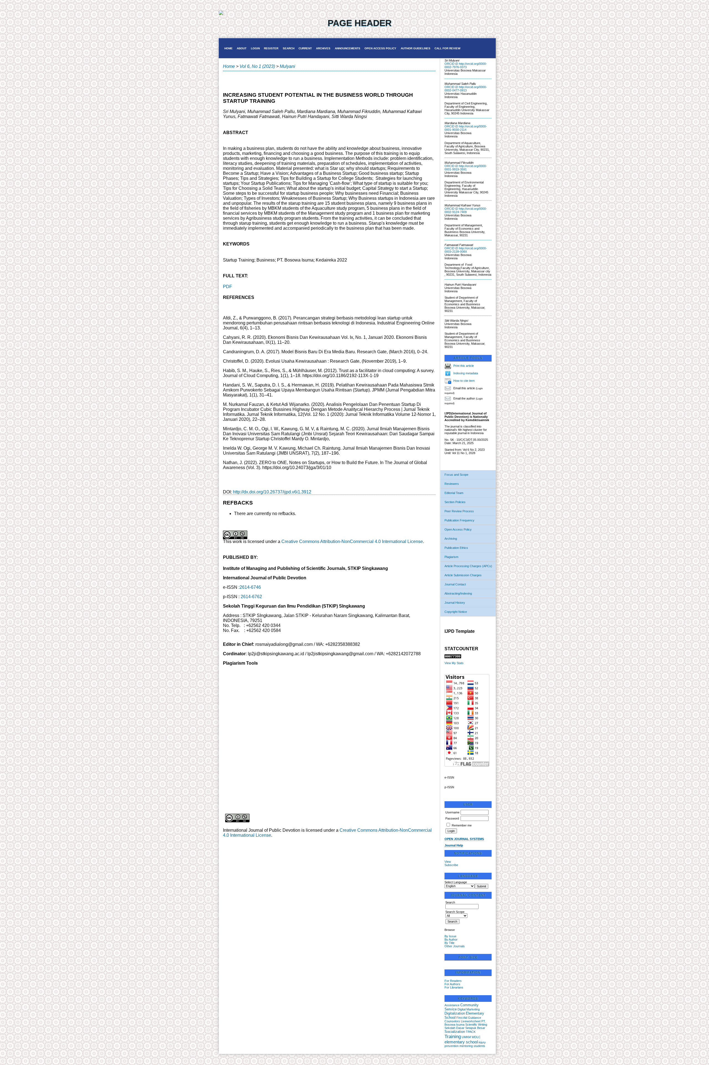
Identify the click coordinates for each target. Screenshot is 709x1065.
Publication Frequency (459, 520)
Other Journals (455, 946)
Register (271, 48)
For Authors (452, 984)
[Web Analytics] (453, 657)
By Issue (450, 936)
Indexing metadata (465, 373)
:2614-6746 (249, 587)
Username (452, 812)
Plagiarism (451, 557)
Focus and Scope (456, 474)
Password (452, 818)
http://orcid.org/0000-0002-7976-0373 (466, 65)
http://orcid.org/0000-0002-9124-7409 (466, 210)
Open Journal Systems (464, 839)
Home (228, 48)
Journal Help (454, 845)
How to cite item (464, 380)
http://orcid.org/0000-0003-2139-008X (466, 250)
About (241, 48)
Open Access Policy (458, 529)
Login (255, 48)
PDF (227, 286)
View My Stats (454, 663)
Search (288, 48)
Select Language (456, 882)
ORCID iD (451, 63)
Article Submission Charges (463, 575)
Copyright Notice (456, 611)
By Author (451, 939)
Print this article (463, 365)
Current (305, 48)
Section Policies (455, 502)
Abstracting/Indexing (458, 593)
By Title (449, 942)
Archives (323, 48)
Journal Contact (455, 584)
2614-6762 (251, 596)
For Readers (453, 980)
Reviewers (452, 483)
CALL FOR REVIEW (447, 48)
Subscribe (451, 865)
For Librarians (454, 987)
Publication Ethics (456, 547)
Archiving (451, 538)
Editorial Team (454, 493)
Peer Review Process (459, 511)
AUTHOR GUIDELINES (415, 48)
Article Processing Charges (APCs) (468, 566)
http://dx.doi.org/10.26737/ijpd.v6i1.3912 (272, 492)
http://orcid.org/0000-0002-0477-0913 (466, 88)
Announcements (347, 48)
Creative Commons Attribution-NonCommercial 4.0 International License (352, 541)
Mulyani (287, 66)
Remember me (462, 825)
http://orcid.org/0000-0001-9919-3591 (466, 167)
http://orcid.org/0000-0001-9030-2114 (466, 128)
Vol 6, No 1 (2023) (257, 66)
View (448, 861)
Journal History (455, 602)
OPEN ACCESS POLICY (380, 48)
